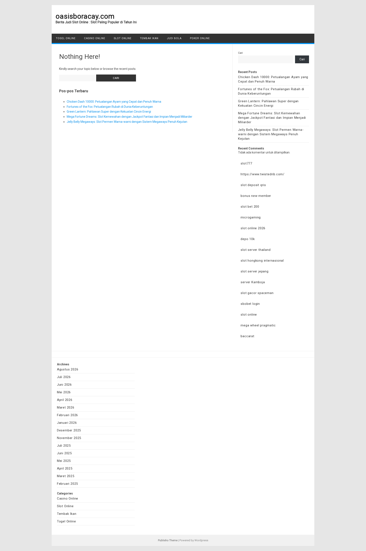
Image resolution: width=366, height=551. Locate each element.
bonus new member (256, 196)
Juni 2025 (64, 453)
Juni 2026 (64, 385)
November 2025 (69, 438)
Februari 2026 (67, 415)
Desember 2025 (69, 430)
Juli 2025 (64, 445)
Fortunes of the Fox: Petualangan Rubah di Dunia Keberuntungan (110, 106)
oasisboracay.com (84, 16)
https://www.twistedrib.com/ (262, 174)
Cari (240, 52)
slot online (249, 314)
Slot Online (123, 38)
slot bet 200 (250, 207)
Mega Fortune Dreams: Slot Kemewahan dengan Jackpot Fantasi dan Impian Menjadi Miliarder (129, 116)
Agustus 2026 (67, 369)
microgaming (251, 217)
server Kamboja (253, 282)
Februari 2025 (67, 484)
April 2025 (64, 468)
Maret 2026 (65, 407)
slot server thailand (255, 250)
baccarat (247, 336)
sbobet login (250, 304)
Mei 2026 (64, 392)
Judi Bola (174, 38)
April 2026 (64, 400)
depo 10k (248, 239)
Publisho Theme (167, 540)
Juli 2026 (64, 377)
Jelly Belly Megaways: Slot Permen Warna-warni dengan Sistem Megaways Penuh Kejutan (127, 121)
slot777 (246, 163)
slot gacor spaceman (257, 293)
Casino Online (94, 38)
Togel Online (66, 38)
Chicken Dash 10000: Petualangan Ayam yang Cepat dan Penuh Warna (114, 101)
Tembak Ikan (149, 38)
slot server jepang (254, 271)
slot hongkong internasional (262, 260)
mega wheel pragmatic (258, 325)
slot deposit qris (253, 185)
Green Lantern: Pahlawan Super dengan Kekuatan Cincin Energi (109, 111)
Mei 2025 (64, 461)
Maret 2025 (65, 476)
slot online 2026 (253, 228)
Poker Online (200, 38)
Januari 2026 (67, 423)
